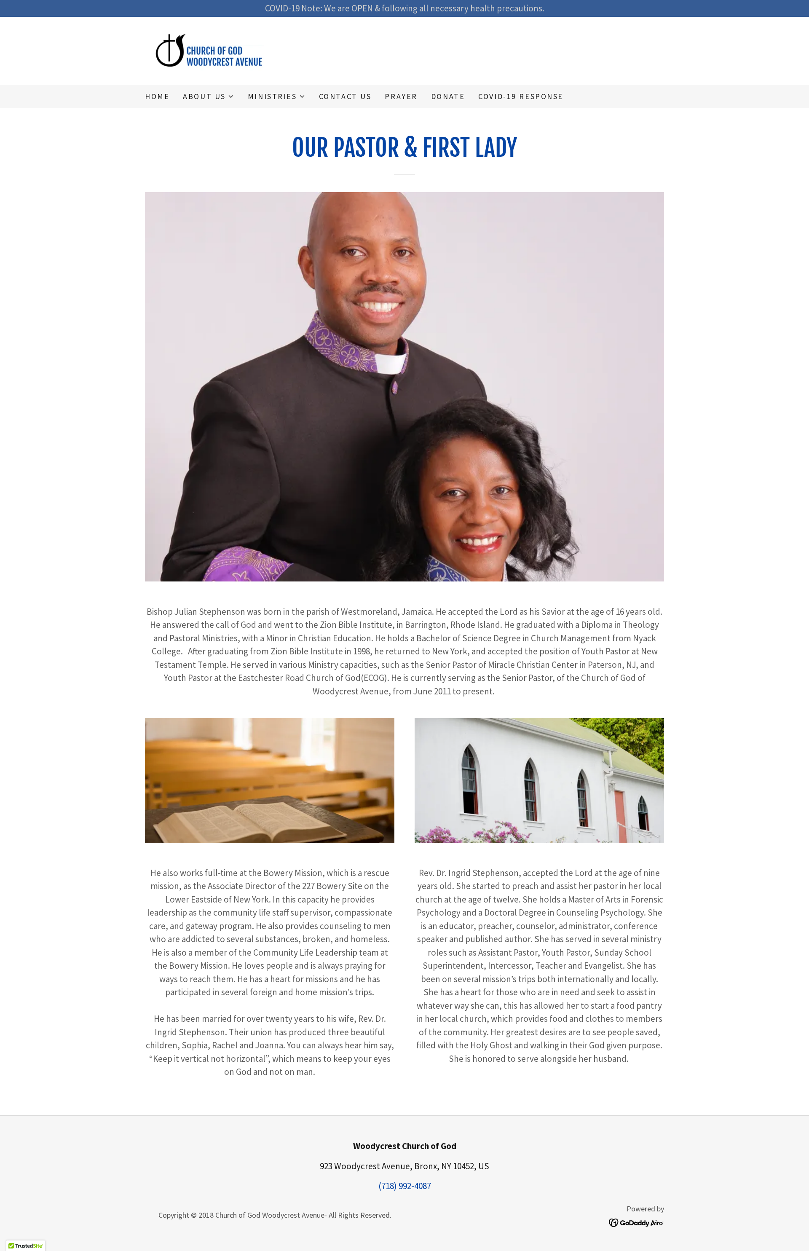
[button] (208, 96)
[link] (210, 49)
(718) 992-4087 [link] (404, 1186)
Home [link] (157, 96)
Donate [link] (448, 96)
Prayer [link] (401, 96)
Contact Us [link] (345, 96)
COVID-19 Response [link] (520, 96)
